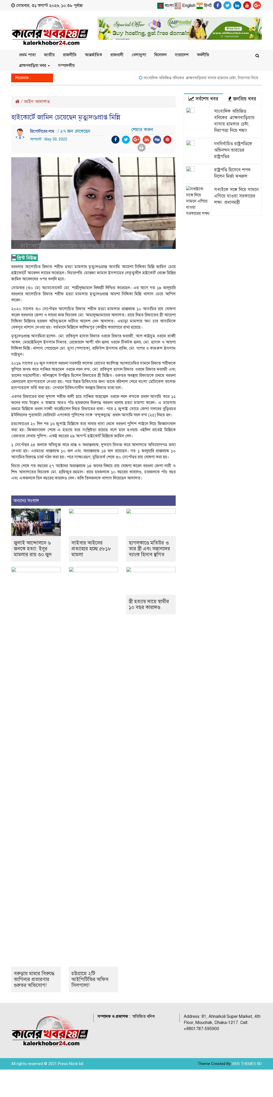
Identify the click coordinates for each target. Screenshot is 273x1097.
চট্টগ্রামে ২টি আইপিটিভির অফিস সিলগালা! (90, 979)
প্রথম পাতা (27, 55)
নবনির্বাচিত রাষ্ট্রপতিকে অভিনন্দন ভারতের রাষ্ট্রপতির (233, 150)
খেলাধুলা (139, 55)
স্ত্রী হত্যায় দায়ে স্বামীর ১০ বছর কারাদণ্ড (149, 604)
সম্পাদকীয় (66, 65)
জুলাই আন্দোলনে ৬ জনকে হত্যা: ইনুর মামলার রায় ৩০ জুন (33, 549)
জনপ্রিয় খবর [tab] (244, 99)
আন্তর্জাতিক (93, 55)
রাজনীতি (70, 55)
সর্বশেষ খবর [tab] (206, 99)
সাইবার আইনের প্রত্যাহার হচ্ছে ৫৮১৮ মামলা (91, 549)
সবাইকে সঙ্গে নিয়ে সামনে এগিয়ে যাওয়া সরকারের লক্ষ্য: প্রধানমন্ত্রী (236, 196)
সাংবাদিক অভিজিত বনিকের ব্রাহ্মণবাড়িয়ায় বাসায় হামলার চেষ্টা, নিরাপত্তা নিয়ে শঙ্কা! (194, 77)
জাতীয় (49, 55)
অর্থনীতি (203, 55)
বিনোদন (160, 55)
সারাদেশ (181, 55)
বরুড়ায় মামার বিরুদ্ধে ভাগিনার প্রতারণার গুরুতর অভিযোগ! (34, 979)
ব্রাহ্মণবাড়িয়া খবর (33, 65)
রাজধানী (116, 55)
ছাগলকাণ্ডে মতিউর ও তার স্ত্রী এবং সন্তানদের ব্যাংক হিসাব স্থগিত (149, 549)
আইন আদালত (37, 101)
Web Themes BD (247, 1063)
